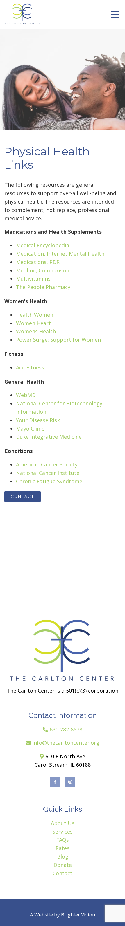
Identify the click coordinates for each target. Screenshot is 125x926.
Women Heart (33, 323)
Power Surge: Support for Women (58, 339)
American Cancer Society (47, 464)
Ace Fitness (30, 367)
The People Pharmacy (43, 286)
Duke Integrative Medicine (49, 436)
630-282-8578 (66, 729)
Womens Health (36, 331)
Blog (62, 856)
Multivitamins (33, 278)
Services (62, 831)
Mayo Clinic (30, 428)
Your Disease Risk (38, 420)
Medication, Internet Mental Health (60, 253)
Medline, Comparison (42, 270)
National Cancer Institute (47, 472)
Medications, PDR (38, 262)
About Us (62, 823)
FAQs (62, 839)
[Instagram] (70, 782)
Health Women (34, 314)
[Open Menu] (115, 14)
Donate (62, 864)
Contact (22, 496)
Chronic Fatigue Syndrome (49, 481)
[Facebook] (55, 782)
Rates (62, 848)
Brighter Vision (78, 914)
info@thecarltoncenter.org (65, 742)
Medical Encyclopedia (42, 245)
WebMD (26, 394)
